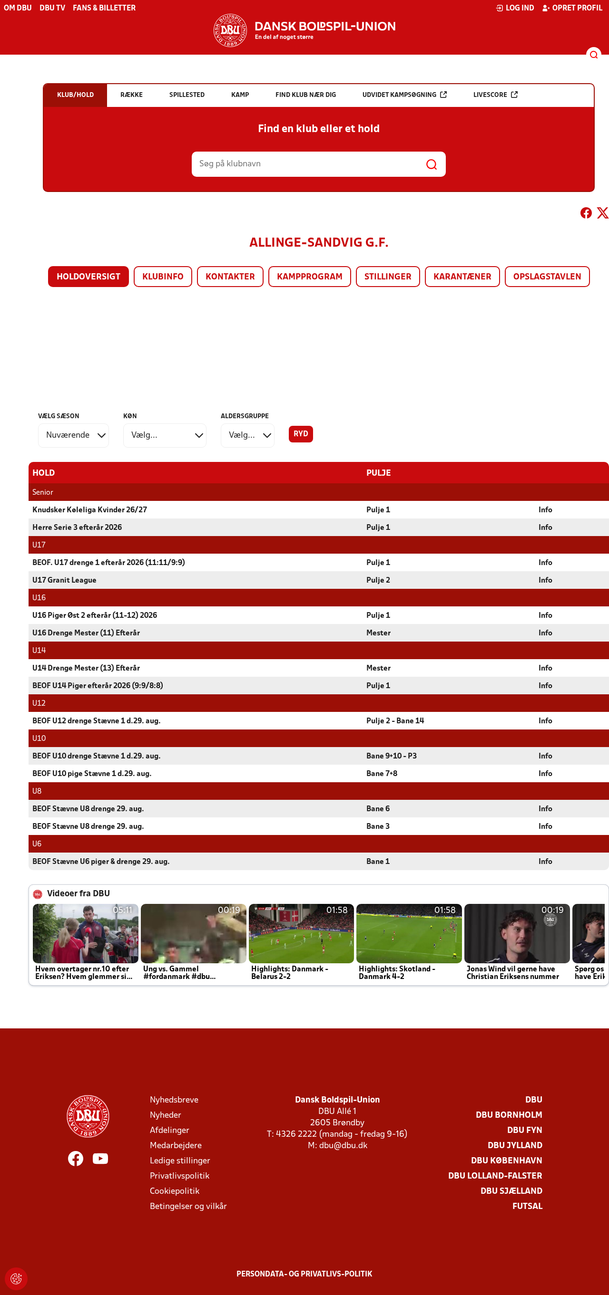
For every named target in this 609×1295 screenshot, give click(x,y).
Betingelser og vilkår (188, 1207)
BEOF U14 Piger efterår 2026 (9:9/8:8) (97, 686)
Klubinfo (163, 277)
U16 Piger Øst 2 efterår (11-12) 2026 (94, 616)
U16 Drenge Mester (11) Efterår (86, 633)
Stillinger (388, 277)
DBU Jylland (515, 1146)
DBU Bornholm (509, 1116)
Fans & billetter (104, 8)
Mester (378, 633)
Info (545, 510)
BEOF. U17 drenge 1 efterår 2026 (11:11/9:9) (108, 563)
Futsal (527, 1207)
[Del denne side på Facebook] (586, 214)
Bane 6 (378, 809)
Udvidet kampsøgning (399, 95)
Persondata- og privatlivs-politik (304, 1274)
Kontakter (230, 277)
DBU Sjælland (511, 1192)
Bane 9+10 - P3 (391, 756)
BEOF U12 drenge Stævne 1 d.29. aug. (96, 721)
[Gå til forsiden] (304, 30)
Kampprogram (310, 277)
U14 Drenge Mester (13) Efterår (86, 668)
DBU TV (52, 8)
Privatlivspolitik (179, 1176)
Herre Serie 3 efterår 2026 (77, 528)
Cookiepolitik (174, 1192)
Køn (130, 416)
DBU (533, 1100)
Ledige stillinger (180, 1161)
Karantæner (462, 277)
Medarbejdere (176, 1146)
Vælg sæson (58, 416)
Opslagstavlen (547, 277)
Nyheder (165, 1116)
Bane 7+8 (381, 774)
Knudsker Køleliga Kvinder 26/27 (89, 510)
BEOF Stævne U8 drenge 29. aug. (88, 809)
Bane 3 (378, 827)
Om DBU (18, 8)
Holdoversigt (88, 277)
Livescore (490, 95)
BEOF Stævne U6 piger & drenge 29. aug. (101, 862)
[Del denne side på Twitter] (603, 214)
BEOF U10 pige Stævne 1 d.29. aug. (92, 774)
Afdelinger (169, 1131)
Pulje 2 (378, 580)
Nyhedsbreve (174, 1100)
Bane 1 (378, 862)
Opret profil (577, 8)
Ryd (301, 434)
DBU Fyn (524, 1131)
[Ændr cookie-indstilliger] (16, 1278)
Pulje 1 (378, 510)
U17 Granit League (64, 580)
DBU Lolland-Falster (495, 1176)
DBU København (506, 1161)
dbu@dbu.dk (343, 1146)
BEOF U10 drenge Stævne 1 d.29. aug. (96, 756)
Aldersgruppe (245, 416)
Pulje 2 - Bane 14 (395, 721)
